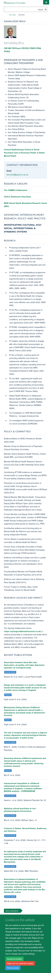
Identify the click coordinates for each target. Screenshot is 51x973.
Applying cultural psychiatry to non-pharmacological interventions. (20, 809)
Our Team (12, 15)
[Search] (45, 9)
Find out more (13, 968)
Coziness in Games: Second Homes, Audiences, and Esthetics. (25, 829)
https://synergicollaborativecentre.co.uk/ (23, 631)
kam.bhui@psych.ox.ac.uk (17, 174)
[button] (46, 2)
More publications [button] (12, 911)
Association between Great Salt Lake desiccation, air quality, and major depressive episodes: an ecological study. (24, 665)
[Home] (6, 14)
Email (9, 170)
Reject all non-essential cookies (20, 963)
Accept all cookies (14, 959)
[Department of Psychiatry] (14, 2)
